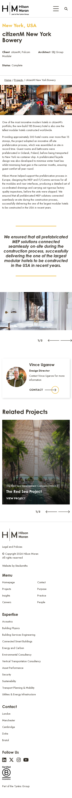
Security (6, 674)
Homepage (8, 582)
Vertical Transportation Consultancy (21, 661)
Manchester (8, 720)
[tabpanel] (36, 311)
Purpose (42, 589)
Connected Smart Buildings (17, 641)
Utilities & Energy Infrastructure (19, 694)
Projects (18, 80)
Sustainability (9, 681)
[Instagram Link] (19, 760)
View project (16, 498)
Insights (6, 595)
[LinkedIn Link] (4, 760)
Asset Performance (12, 668)
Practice (41, 595)
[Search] (66, 8)
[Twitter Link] (11, 760)
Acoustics (7, 621)
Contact (36, 390)
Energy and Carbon (13, 648)
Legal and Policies (12, 547)
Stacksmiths (21, 566)
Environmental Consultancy (16, 654)
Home (7, 80)
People (41, 602)
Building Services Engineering (18, 635)
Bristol (5, 740)
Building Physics (11, 628)
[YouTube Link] (26, 760)
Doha (5, 733)
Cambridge (8, 727)
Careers (6, 602)
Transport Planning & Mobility (18, 688)
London (6, 714)
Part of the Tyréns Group (16, 786)
